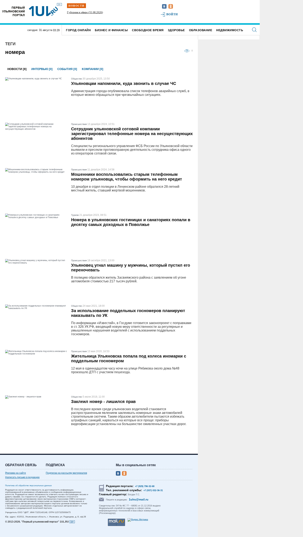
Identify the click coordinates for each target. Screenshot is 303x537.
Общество (76, 78)
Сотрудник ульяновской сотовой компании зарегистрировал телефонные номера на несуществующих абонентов (132, 134)
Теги (10, 44)
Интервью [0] (42, 69)
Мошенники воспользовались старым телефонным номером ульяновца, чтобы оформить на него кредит (126, 176)
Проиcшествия (79, 124)
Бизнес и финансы (111, 30)
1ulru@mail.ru (138, 499)
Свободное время (148, 30)
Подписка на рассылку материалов (66, 473)
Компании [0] (92, 69)
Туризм (75, 215)
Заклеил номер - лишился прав (103, 401)
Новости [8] (17, 69)
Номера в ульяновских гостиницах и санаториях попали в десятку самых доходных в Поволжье (130, 222)
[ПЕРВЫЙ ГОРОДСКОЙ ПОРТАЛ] (13, 11)
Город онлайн (78, 30)
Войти (172, 14)
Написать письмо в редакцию (22, 477)
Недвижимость (229, 30)
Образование (200, 30)
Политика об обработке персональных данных (28, 485)
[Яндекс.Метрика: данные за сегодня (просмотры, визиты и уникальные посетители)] (138, 520)
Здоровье (176, 30)
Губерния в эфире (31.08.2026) (85, 12)
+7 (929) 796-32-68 (144, 486)
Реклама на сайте (15, 473)
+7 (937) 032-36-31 (153, 490)
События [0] (67, 69)
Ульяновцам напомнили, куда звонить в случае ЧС (123, 83)
